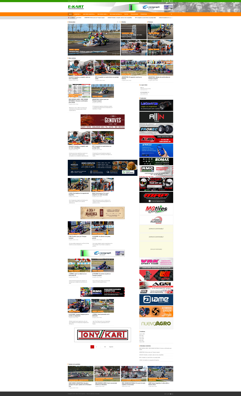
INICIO (70, 14)
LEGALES (80, 74)
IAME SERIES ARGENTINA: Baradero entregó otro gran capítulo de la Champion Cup (80, 384)
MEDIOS (131, 33)
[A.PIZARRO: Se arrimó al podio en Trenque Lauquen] (102, 265)
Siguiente (111, 346)
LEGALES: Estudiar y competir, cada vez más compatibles (82, 17)
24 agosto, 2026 (151, 37)
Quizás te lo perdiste (74, 364)
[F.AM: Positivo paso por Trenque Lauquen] (79, 228)
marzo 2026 (141, 341)
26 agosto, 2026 (72, 53)
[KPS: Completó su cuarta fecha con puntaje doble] (102, 138)
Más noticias (72, 58)
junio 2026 (141, 337)
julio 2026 (141, 335)
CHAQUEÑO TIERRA (125, 33)
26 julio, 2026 (124, 386)
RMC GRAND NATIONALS (115, 14)
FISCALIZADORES (134, 14)
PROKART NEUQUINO (129, 49)
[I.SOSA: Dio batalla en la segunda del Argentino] (79, 185)
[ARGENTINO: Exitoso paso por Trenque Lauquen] (102, 91)
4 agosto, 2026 (98, 386)
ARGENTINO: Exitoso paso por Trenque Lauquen (100, 100)
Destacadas (72, 22)
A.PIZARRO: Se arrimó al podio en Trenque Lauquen (101, 274)
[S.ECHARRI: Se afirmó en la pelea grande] (102, 228)
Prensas (150, 22)
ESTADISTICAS (144, 14)
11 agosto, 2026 (72, 387)
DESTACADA (71, 47)
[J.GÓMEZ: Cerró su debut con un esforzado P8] (79, 265)
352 (105, 346)
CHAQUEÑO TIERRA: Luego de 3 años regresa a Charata (132, 35)
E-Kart (77, 53)
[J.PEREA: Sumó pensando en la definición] (102, 306)
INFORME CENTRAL (109, 378)
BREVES (70, 74)
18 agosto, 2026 (125, 53)
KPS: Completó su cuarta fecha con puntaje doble (107, 17)
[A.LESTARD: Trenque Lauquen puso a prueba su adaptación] (79, 306)
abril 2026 (141, 340)
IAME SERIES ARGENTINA (88, 14)
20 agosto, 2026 (125, 37)
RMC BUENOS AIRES (102, 14)
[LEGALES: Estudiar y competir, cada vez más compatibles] (79, 138)
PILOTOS (126, 14)
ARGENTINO (76, 14)
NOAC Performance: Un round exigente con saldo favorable (160, 51)
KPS (100, 74)
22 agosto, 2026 (151, 80)
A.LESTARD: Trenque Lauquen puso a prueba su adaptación (79, 315)
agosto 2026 (142, 334)
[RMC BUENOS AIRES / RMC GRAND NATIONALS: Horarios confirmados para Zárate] (79, 91)
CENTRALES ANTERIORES (73, 380)
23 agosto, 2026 (125, 80)
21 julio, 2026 (151, 386)
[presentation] (117, 22)
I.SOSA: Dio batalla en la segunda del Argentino (131, 17)
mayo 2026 (141, 338)
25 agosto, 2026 (72, 80)
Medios (124, 22)
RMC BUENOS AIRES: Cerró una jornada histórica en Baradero (106, 383)
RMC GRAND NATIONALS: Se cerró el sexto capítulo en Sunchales (133, 383)
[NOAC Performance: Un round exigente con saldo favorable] (102, 185)
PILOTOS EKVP (156, 33)
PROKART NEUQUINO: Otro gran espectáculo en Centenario (130, 51)
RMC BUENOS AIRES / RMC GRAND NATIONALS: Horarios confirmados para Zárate (161, 17)
